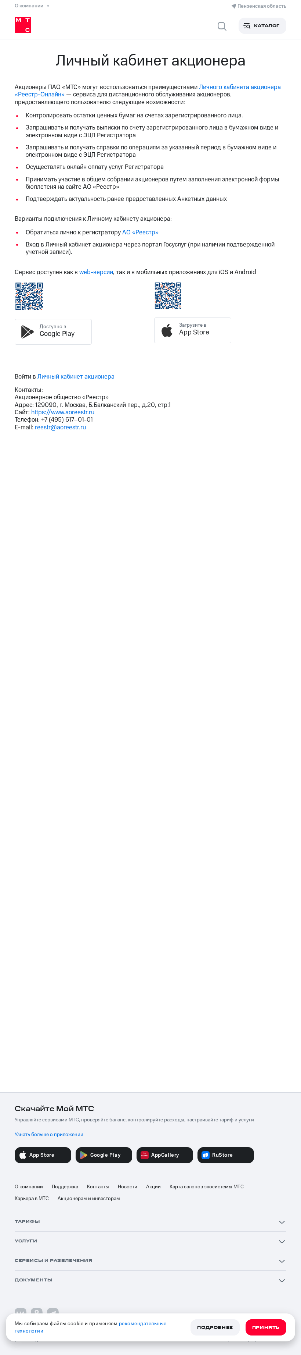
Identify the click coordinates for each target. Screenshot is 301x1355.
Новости (127, 1187)
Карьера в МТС (32, 1198)
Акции (153, 1187)
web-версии (96, 272)
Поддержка (65, 1187)
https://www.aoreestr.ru (62, 412)
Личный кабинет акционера (76, 376)
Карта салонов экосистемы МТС (207, 1187)
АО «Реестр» (140, 232)
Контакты (98, 1187)
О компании (29, 1187)
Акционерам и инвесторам (89, 1198)
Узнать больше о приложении (49, 1134)
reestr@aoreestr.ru (60, 427)
